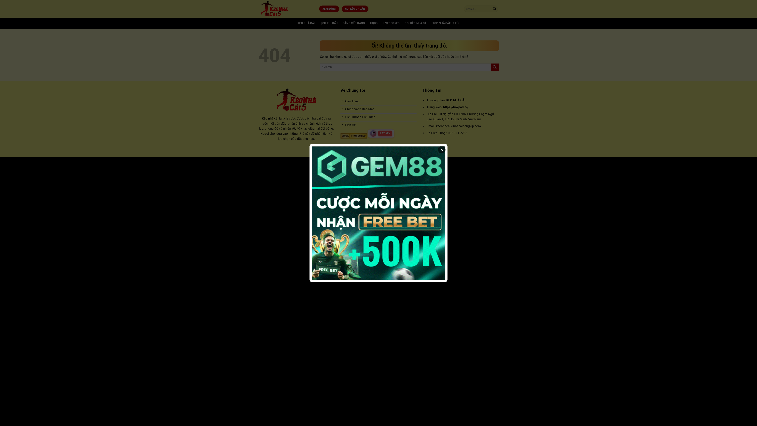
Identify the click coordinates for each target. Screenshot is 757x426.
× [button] (441, 150)
